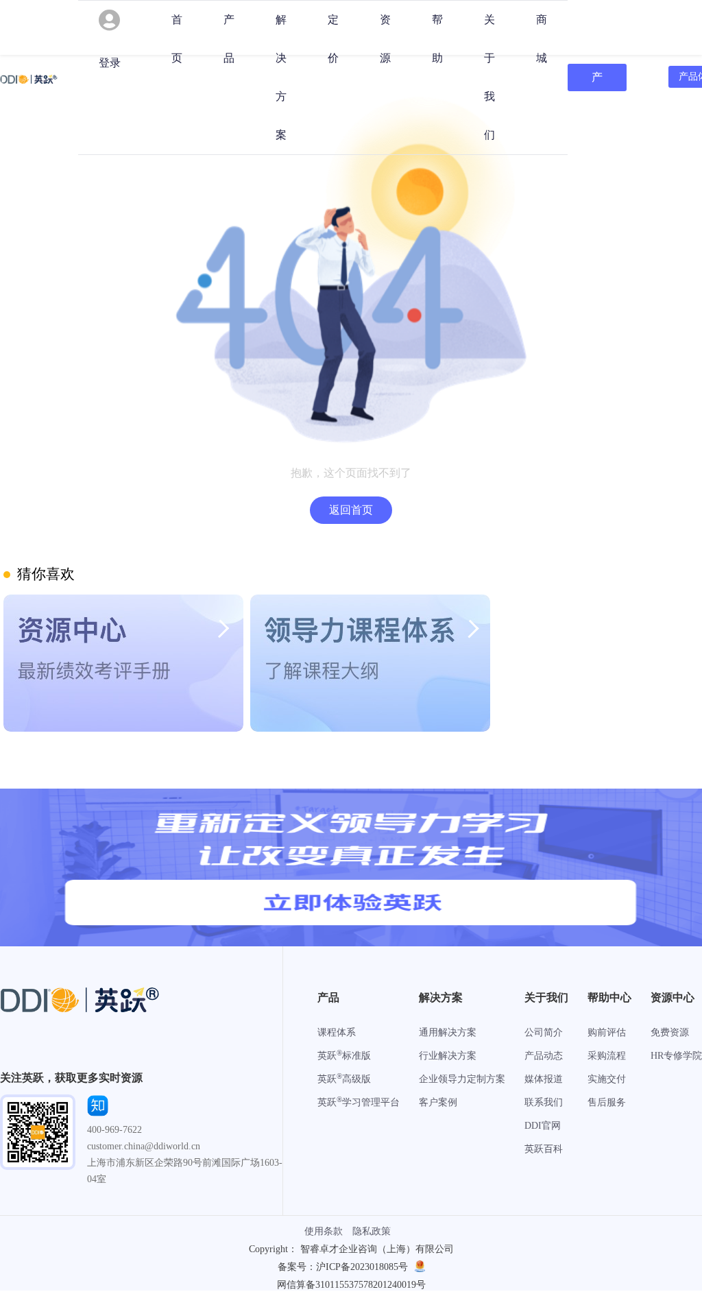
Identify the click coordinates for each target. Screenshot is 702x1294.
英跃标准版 (344, 1056)
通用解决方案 (447, 1032)
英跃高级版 (344, 1079)
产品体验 (597, 81)
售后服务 (607, 1102)
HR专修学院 (676, 1056)
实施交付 (607, 1079)
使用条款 (323, 1231)
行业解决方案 (447, 1056)
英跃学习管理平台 (358, 1102)
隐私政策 (371, 1231)
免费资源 (670, 1032)
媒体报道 (543, 1079)
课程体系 (336, 1032)
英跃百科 (543, 1149)
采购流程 (607, 1056)
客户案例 (438, 1102)
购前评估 (607, 1032)
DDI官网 (542, 1126)
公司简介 (543, 1032)
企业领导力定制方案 (462, 1079)
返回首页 (351, 510)
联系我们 (543, 1102)
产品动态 (543, 1056)
